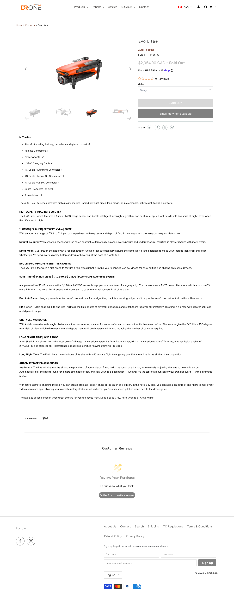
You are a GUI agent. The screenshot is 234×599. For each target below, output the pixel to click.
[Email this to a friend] (172, 127)
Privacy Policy (135, 536)
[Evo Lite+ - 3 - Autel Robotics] (78, 69)
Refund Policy (113, 536)
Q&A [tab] (44, 418)
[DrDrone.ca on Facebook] (21, 541)
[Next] (129, 69)
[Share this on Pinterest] (165, 127)
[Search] (206, 7)
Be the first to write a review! (117, 495)
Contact (125, 526)
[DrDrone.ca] (31, 7)
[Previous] (26, 69)
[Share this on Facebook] (157, 127)
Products (30, 25)
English (111, 575)
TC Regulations (173, 526)
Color (141, 84)
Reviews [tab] (30, 418)
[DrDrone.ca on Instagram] (32, 541)
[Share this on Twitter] (149, 127)
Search (139, 526)
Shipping (153, 526)
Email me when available (176, 113)
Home (19, 25)
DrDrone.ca (211, 572)
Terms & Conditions (199, 526)
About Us (110, 526)
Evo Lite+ (148, 41)
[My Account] (199, 7)
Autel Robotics (146, 49)
